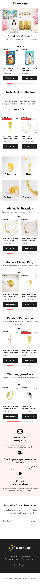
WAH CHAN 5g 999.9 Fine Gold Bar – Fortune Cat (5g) (10, 70)
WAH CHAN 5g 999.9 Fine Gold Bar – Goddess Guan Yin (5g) (29, 71)
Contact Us (13, 556)
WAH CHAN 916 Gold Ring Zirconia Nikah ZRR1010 (10, 409)
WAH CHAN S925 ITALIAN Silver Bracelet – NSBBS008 (29, 138)
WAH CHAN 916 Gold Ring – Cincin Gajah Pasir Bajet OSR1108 (10, 297)
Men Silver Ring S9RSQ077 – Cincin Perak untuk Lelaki (29, 409)
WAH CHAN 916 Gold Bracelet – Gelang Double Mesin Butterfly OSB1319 (10, 241)
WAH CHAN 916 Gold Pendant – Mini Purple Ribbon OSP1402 (10, 353)
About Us (25, 559)
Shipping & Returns (12, 559)
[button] (31, 30)
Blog (33, 559)
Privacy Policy (25, 556)
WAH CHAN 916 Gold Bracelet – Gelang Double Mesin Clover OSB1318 (29, 241)
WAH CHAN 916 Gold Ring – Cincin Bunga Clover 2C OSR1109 (29, 297)
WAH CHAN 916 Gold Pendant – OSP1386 (10, 137)
